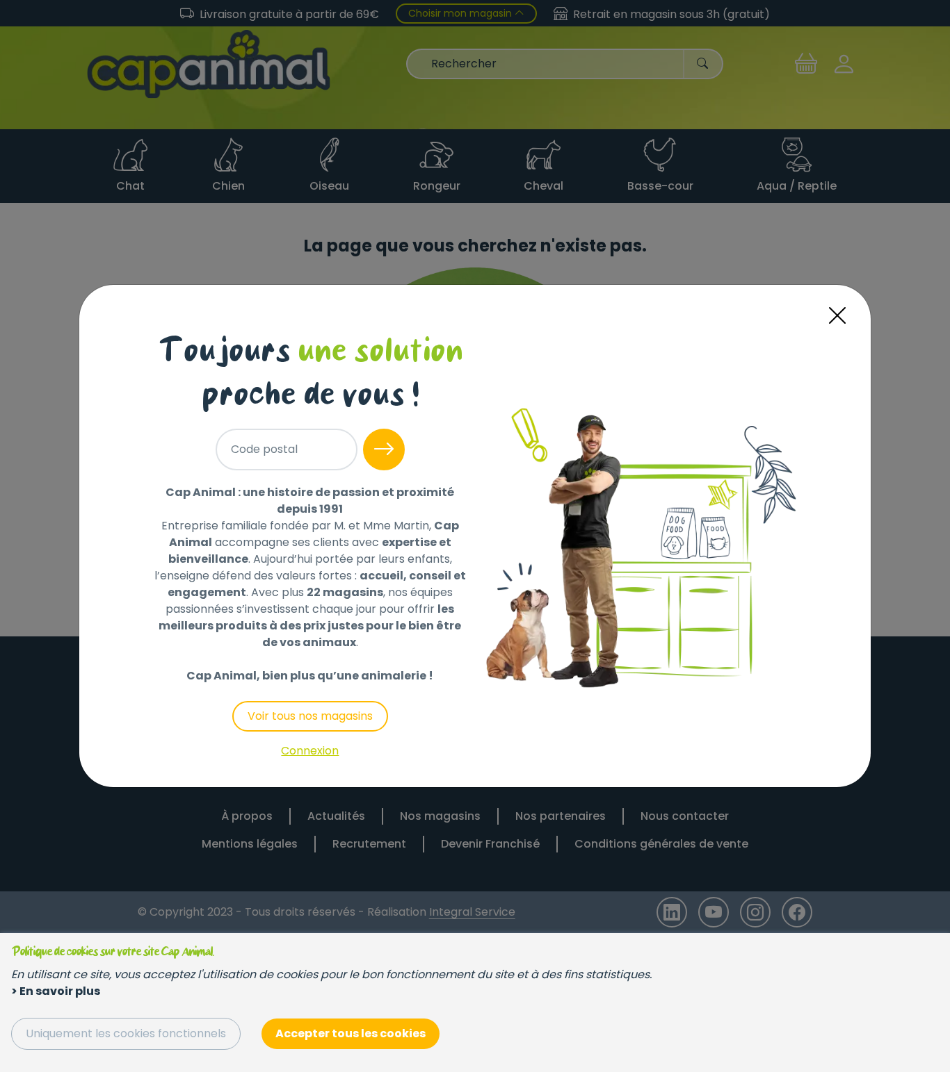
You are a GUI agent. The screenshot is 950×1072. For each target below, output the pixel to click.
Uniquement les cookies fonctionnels (126, 1033)
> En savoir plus (55, 991)
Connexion (310, 751)
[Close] (837, 316)
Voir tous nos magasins (310, 716)
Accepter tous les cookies (350, 1033)
